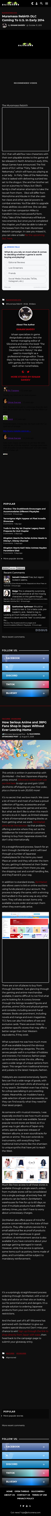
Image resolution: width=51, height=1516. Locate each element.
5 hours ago (16, 586)
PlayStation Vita (9, 12)
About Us (9, 1495)
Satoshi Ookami (20, 577)
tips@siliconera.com (31, 1512)
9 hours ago (36, 625)
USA (26, 304)
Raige (15, 591)
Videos (33, 304)
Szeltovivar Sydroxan (22, 606)
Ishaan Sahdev (18, 25)
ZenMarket (41, 882)
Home (9, 1491)
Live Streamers (16, 268)
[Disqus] (25, 420)
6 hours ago (25, 601)
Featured (6, 718)
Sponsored (16, 718)
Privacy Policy (25, 1498)
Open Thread (22, 1491)
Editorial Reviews (17, 262)
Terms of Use (39, 1495)
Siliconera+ (38, 1491)
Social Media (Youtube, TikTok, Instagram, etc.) (23, 279)
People (5, 568)
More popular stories (13, 558)
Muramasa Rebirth (14, 304)
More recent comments (13, 637)
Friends (12, 273)
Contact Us (23, 1495)
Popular (20, 568)
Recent (13, 568)
